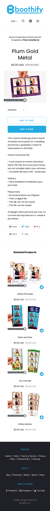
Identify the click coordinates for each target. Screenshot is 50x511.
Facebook (12, 490)
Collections (21, 37)
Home (12, 37)
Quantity (12, 109)
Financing (17, 475)
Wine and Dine (25, 337)
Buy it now (27, 129)
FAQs (16, 456)
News (42, 475)
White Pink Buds (25, 294)
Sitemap (36, 459)
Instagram (27, 490)
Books (26, 475)
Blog (8, 475)
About (34, 475)
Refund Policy (24, 459)
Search (8, 456)
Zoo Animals (25, 380)
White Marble (25, 424)
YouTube (41, 490)
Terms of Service (29, 456)
